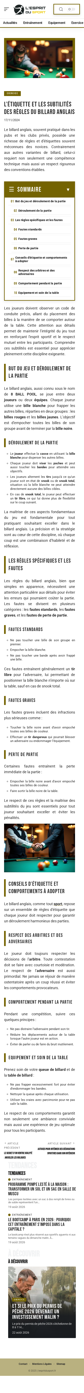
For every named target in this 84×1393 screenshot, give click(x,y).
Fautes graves (27, 238)
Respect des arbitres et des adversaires (36, 272)
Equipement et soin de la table (38, 292)
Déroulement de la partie (35, 210)
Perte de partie (28, 248)
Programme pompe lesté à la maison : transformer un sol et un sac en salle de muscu (42, 1189)
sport (58, 904)
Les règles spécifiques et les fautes (39, 220)
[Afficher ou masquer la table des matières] (56, 189)
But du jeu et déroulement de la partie (40, 201)
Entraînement (22, 1179)
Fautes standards (30, 229)
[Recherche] (61, 9)
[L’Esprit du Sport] (29, 9)
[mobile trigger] (7, 9)
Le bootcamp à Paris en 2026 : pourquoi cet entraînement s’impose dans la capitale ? (39, 1224)
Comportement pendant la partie (40, 283)
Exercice (12, 93)
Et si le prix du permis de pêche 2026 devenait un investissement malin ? (37, 1311)
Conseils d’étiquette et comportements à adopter (41, 259)
